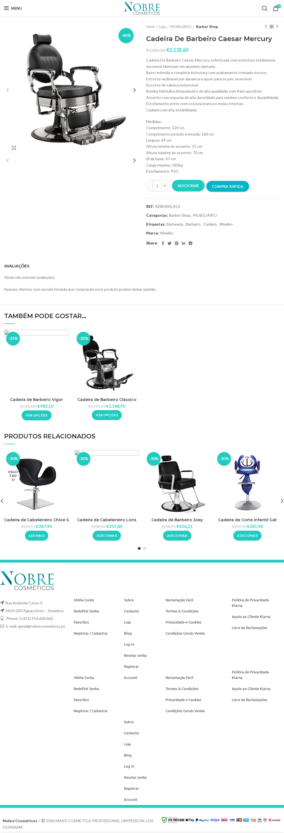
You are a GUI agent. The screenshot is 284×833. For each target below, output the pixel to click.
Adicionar (188, 185)
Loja (162, 26)
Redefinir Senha (86, 611)
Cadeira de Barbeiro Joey (177, 519)
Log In (129, 644)
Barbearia (175, 224)
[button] (107, 536)
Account (130, 677)
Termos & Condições (182, 611)
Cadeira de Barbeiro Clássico (106, 399)
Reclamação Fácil (179, 599)
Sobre (129, 599)
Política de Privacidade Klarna (250, 602)
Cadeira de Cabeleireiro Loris (106, 519)
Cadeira (210, 224)
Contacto (131, 611)
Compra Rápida (228, 186)
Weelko (226, 224)
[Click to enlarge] (13, 147)
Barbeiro (193, 224)
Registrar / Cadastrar (91, 633)
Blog (128, 633)
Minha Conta (84, 599)
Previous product (266, 26)
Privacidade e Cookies (183, 622)
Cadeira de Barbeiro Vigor (36, 399)
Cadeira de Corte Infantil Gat (247, 519)
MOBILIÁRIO (181, 26)
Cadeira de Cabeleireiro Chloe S (36, 519)
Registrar (131, 666)
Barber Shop (207, 26)
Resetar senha (135, 655)
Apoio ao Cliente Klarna (251, 616)
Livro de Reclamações (249, 627)
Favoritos (81, 622)
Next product (277, 26)
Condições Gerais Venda (185, 633)
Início (150, 26)
